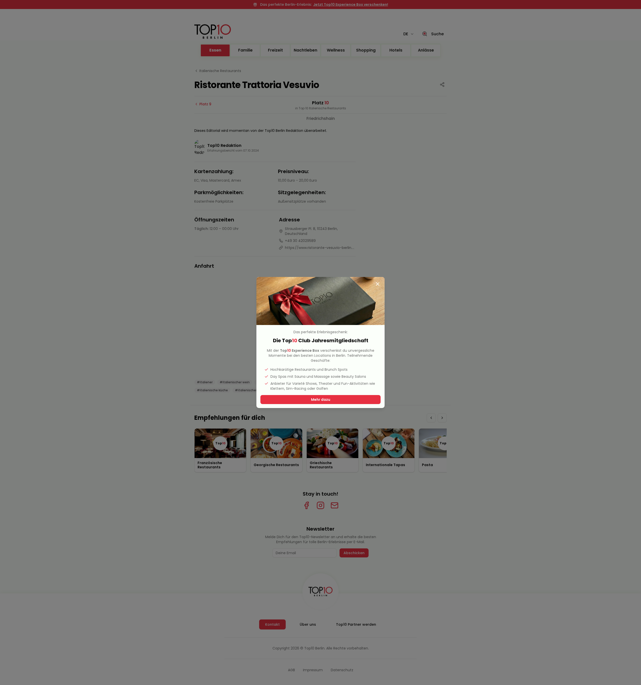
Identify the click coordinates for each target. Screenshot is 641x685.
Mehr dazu (320, 399)
